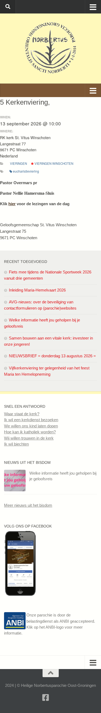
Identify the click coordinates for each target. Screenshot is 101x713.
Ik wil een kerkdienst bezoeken (31, 419)
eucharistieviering (26, 171)
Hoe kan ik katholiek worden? (30, 432)
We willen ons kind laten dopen (31, 426)
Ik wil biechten (16, 444)
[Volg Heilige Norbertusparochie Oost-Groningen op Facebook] (20, 594)
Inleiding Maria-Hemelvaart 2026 (37, 290)
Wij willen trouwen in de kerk (29, 438)
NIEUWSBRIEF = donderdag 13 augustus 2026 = (52, 356)
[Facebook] (46, 697)
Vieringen (18, 163)
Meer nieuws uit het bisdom (28, 505)
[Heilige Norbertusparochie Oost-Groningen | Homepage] (50, 49)
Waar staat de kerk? (21, 414)
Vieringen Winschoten (53, 163)
